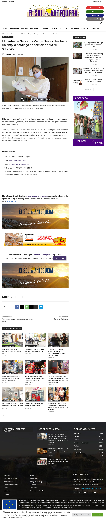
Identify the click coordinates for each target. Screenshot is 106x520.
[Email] (31, 307)
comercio (19, 297)
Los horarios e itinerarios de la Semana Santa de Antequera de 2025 (58, 451)
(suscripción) (60, 258)
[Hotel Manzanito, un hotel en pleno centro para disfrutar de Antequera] (12, 394)
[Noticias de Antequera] (53, 11)
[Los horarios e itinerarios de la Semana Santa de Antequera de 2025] (42, 451)
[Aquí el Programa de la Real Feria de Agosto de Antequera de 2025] (42, 461)
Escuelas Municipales (61, 319)
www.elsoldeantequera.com (37, 196)
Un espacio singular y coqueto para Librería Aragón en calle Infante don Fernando (11, 378)
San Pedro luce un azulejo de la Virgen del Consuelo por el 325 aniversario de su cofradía (93, 71)
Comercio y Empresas (13, 34)
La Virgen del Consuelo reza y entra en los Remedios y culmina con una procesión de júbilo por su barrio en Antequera (93, 58)
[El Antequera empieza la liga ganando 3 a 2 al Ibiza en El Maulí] (77, 45)
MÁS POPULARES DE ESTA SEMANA (14, 430)
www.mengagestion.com (17, 160)
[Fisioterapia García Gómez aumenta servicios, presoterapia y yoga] (12, 340)
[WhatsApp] (27, 307)
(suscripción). (12, 201)
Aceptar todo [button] (98, 515)
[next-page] (7, 415)
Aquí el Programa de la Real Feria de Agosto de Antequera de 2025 (58, 461)
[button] (101, 23)
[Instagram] (80, 492)
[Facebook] (17, 307)
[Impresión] (36, 307)
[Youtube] (95, 492)
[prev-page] (3, 415)
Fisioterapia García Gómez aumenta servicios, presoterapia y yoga (12, 351)
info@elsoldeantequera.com (91, 489)
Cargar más (87, 89)
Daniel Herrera (11, 54)
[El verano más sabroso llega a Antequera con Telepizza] (35, 394)
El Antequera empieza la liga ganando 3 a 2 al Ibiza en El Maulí (93, 45)
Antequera (11, 297)
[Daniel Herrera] (3, 54)
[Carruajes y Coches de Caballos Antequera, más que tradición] (35, 340)
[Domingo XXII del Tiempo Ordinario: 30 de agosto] (77, 82)
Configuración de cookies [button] (82, 515)
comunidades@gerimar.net (19, 164)
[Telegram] (41, 307)
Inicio (3, 34)
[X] (22, 307)
